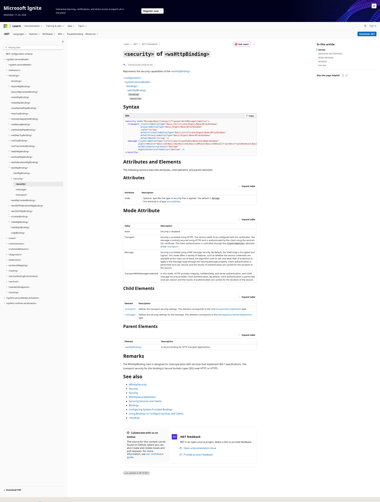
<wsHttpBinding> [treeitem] (21, 173)
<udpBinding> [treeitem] (18, 232)
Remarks (322, 61)
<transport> (173, 246)
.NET (135, 44)
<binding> (134, 417)
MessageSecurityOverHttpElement (235, 314)
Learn (126, 44)
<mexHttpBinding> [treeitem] (20, 97)
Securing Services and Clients (145, 401)
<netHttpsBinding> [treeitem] (20, 227)
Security (133, 388)
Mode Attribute (325, 57)
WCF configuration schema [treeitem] (19, 53)
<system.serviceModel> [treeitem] (19, 64)
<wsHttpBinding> (180, 71)
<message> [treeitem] (21, 189)
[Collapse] (62, 41)
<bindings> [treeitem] (16, 81)
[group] (190, 137)
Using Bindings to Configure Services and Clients (156, 413)
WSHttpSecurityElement (142, 397)
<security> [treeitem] (20, 184)
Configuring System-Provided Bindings (150, 409)
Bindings (134, 405)
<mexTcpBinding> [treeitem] (19, 113)
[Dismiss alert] (374, 6)
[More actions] (254, 44)
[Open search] (365, 26)
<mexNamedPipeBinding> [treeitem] (24, 108)
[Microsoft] (5, 26)
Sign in (372, 25)
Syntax (321, 49)
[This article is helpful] (343, 75)
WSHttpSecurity (138, 384)
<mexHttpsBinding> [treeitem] (20, 102)
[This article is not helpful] (346, 75)
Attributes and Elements (330, 53)
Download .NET (367, 34)
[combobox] (33, 47)
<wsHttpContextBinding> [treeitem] (23, 200)
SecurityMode (173, 201)
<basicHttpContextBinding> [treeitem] (24, 91)
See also (322, 65)
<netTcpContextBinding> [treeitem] (23, 146)
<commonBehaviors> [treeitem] (18, 249)
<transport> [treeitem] (21, 194)
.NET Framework (149, 44)
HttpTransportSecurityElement (226, 309)
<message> (130, 314)
